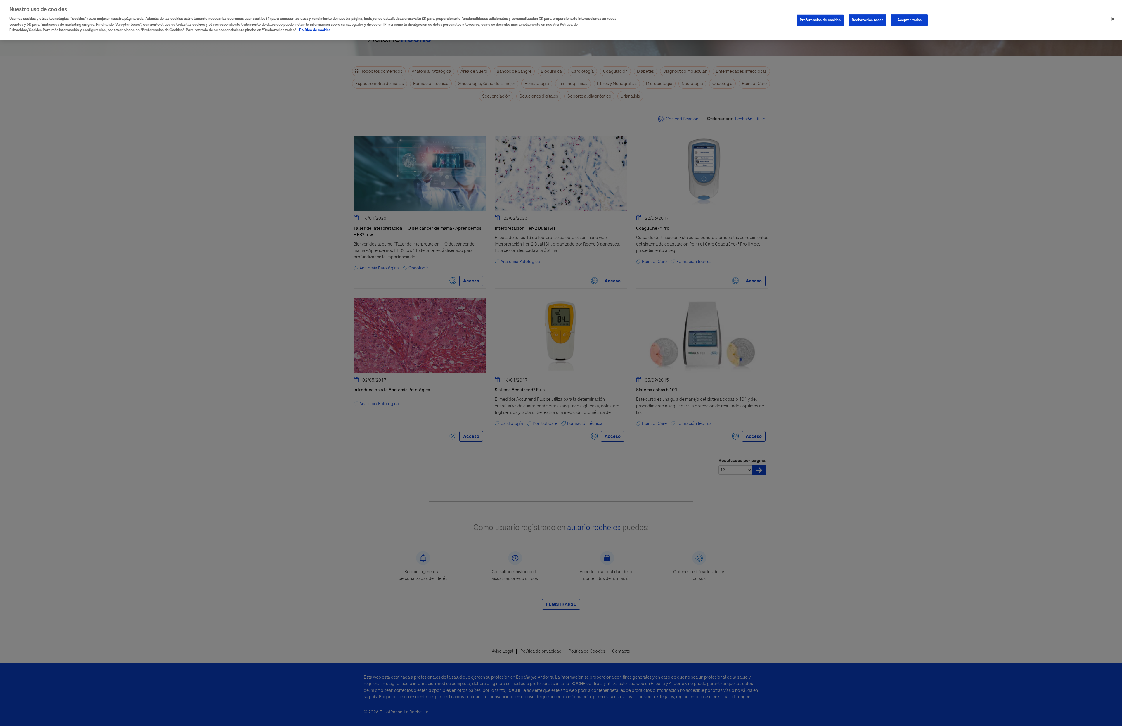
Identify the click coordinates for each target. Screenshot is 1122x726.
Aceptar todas (909, 20)
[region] (561, 20)
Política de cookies (314, 30)
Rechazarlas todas (867, 20)
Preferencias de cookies (820, 20)
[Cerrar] (1112, 19)
